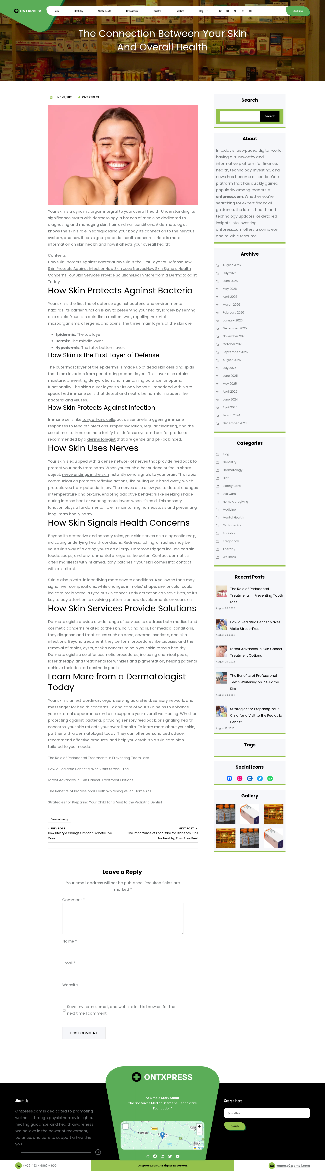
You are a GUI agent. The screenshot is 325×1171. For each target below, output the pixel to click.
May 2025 (230, 383)
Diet (226, 478)
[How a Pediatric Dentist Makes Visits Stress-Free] (221, 625)
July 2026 (229, 273)
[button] (162, 1135)
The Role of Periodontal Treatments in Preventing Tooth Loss (98, 757)
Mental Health (233, 517)
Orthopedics (232, 525)
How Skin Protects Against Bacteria (81, 262)
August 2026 (232, 265)
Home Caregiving (235, 501)
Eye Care (229, 494)
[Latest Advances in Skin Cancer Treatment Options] (221, 652)
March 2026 (231, 304)
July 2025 (229, 368)
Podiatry (229, 533)
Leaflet (200, 1147)
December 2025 (235, 328)
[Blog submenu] (207, 10)
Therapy (229, 549)
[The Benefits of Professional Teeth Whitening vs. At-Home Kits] (221, 678)
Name (69, 941)
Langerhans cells (98, 419)
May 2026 (230, 289)
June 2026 (230, 281)
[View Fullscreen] (125, 1126)
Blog (226, 454)
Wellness (229, 557)
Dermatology (59, 819)
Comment (73, 899)
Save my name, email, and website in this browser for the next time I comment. (121, 1010)
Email (68, 963)
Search (270, 116)
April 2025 (230, 391)
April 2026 (230, 297)
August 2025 (232, 360)
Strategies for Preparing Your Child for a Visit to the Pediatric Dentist (105, 802)
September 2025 (235, 352)
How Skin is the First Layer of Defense (148, 262)
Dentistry (229, 462)
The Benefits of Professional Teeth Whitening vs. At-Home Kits (99, 791)
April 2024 (230, 407)
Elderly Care (232, 486)
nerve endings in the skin (85, 474)
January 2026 (233, 320)
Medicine (229, 509)
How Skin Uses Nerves (125, 268)
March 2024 (231, 415)
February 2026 (233, 312)
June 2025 (230, 376)
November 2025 (234, 336)
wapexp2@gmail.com (293, 1166)
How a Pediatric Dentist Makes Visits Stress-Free (88, 769)
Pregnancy (231, 541)
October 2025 (233, 344)
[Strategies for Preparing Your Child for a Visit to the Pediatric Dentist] (221, 712)
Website (70, 985)
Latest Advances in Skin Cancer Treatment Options (90, 780)
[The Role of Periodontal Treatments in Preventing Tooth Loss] (221, 592)
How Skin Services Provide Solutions (100, 275)
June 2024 (230, 399)
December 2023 (235, 423)
